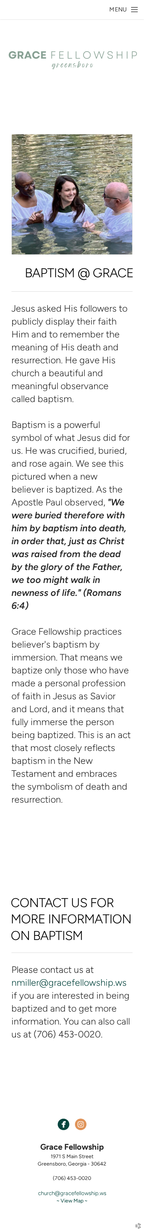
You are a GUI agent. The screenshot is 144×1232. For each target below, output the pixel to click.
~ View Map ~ (72, 1201)
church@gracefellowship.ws (72, 1193)
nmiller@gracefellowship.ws (69, 982)
